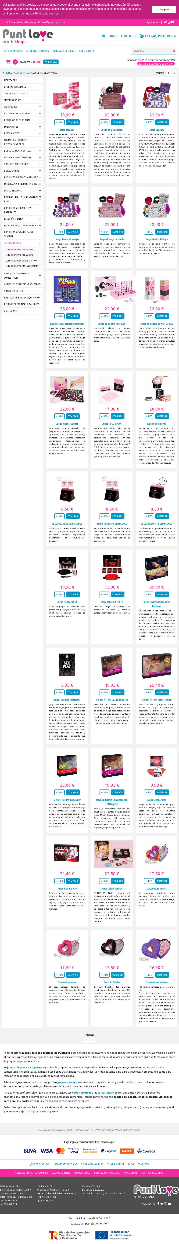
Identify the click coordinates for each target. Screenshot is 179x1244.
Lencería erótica (13, 218)
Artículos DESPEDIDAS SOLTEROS (22, 284)
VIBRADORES (10, 106)
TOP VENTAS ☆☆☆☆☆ (16, 93)
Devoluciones (82, 1172)
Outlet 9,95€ (11, 310)
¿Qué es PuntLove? (13, 50)
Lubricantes (11, 126)
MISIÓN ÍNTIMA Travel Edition (156, 699)
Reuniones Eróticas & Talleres (21, 304)
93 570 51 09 (49, 1197)
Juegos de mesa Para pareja (20, 249)
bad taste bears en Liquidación (22, 297)
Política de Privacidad (107, 1172)
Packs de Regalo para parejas (21, 225)
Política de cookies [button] (47, 13)
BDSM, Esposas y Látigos (18, 150)
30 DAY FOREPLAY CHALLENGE (112, 523)
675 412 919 (10, 1204)
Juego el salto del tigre (156, 239)
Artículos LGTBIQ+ (14, 290)
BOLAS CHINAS (11, 170)
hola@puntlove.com (52, 22)
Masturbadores (13, 190)
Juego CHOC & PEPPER (112, 601)
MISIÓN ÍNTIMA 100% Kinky (67, 799)
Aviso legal (130, 1172)
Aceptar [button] (164, 9)
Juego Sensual (156, 129)
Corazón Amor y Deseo (157, 982)
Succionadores (12, 100)
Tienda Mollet (85, 50)
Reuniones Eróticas (37, 50)
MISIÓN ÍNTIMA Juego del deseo (112, 699)
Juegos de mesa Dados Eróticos (22, 260)
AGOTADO (118, 974)
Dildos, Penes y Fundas (17, 113)
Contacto (128, 36)
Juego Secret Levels (156, 423)
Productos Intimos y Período (21, 177)
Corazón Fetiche (112, 982)
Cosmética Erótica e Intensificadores (15, 142)
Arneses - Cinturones (16, 164)
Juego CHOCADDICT (67, 601)
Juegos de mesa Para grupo (20, 255)
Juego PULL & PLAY (111, 423)
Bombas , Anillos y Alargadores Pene (22, 199)
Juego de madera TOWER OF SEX (156, 323)
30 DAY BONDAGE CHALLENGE (67, 523)
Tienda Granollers (63, 50)
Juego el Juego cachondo (112, 239)
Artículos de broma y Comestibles (16, 275)
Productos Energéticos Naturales (17, 210)
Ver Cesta (51, 62)
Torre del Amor (67, 129)
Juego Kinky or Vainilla (67, 423)
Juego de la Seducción (112, 129)
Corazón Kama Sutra (157, 888)
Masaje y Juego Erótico (17, 157)
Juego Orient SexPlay (111, 888)
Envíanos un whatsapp (22, 22)
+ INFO (59, 122)
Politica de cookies (152, 1172)
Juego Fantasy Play (67, 888)
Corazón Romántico (67, 982)
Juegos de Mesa (20, 72)
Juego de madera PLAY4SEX (111, 323)
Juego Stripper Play (156, 799)
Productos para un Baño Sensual (18, 234)
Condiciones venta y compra (31, 1172)
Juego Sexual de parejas (67, 239)
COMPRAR (73, 122)
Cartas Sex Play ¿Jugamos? (67, 699)
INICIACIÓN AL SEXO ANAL (17, 120)
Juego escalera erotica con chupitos (67, 323)
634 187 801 (47, 1200)
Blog (113, 36)
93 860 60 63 (12, 1200)
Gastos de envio (61, 1172)
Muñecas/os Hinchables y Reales (22, 183)
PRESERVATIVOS (12, 133)
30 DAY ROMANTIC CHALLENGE (156, 523)
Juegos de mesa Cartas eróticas (22, 266)
